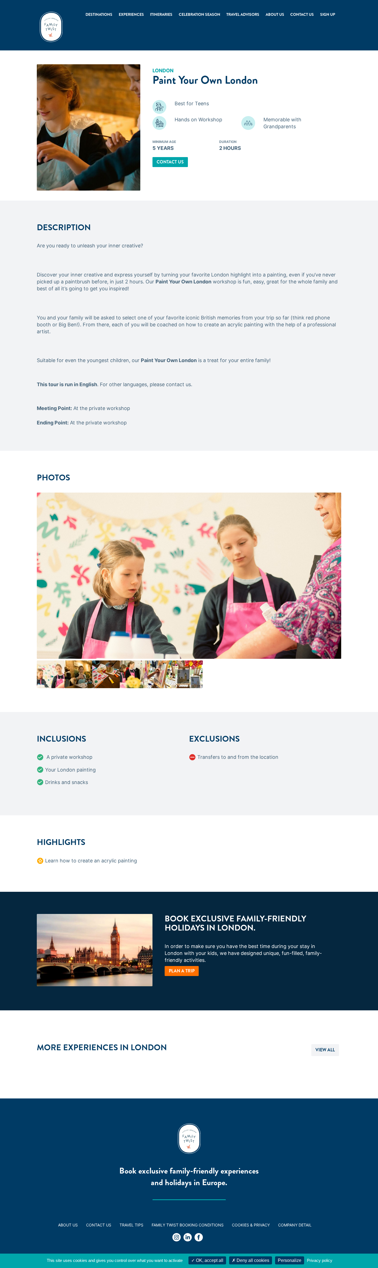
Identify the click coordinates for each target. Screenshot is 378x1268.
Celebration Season (199, 14)
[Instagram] (176, 1238)
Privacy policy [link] (319, 1260)
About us (275, 14)
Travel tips (131, 1225)
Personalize (289, 1260)
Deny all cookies (252, 1260)
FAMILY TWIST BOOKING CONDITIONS (188, 1225)
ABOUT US (68, 1225)
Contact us (302, 14)
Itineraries (161, 14)
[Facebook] (199, 1238)
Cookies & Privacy (251, 1225)
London (163, 70)
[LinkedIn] (187, 1238)
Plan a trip (182, 971)
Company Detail (295, 1225)
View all (325, 1050)
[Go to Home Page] (51, 27)
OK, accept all (209, 1260)
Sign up (327, 14)
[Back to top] (358, 1248)
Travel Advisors (242, 14)
